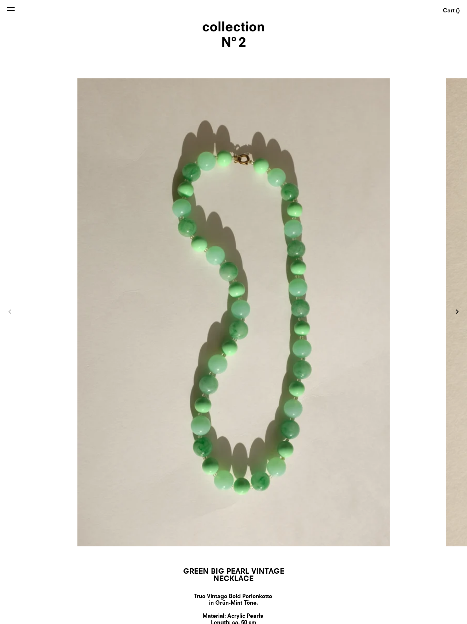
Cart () (451, 11)
